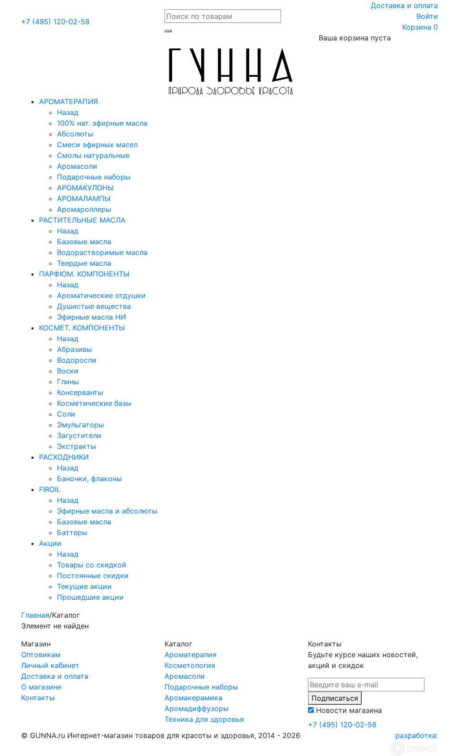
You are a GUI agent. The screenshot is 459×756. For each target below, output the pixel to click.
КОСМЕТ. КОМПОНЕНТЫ (82, 327)
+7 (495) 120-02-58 (55, 21)
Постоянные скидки (93, 575)
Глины (68, 381)
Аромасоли (77, 166)
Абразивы (74, 349)
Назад (67, 112)
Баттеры (72, 532)
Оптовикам (41, 654)
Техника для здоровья (204, 719)
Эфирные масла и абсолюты (107, 510)
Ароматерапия (191, 654)
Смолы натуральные (93, 155)
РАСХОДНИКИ (64, 457)
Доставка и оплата (404, 5)
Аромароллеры (84, 209)
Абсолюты (75, 133)
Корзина (420, 26)
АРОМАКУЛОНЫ (85, 187)
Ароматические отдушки (101, 295)
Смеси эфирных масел (97, 144)
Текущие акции (84, 586)
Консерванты (80, 392)
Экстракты (76, 446)
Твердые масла (84, 263)
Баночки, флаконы (89, 478)
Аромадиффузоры (197, 708)
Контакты (38, 697)
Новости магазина (349, 710)
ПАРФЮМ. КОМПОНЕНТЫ (84, 273)
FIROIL (50, 489)
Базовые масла (84, 241)
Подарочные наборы (93, 176)
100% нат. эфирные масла (102, 123)
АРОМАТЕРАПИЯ (68, 101)
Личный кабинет (50, 665)
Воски (67, 370)
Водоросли (76, 360)
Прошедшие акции (90, 597)
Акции (50, 543)
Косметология (190, 665)
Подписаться (335, 698)
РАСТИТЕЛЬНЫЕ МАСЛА (82, 219)
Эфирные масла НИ (91, 316)
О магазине (41, 686)
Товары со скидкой (91, 564)
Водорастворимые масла (102, 252)
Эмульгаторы (80, 424)
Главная (35, 615)
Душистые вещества (94, 306)
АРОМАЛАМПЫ (84, 198)
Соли (66, 413)
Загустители (79, 435)
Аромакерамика (193, 697)
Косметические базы (94, 403)
